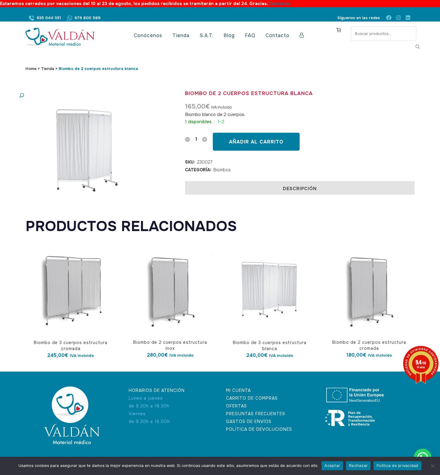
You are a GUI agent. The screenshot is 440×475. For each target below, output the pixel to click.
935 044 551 (49, 17)
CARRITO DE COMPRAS (252, 398)
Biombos (222, 169)
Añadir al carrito (256, 142)
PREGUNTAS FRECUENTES (255, 413)
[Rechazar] (433, 466)
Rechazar (358, 465)
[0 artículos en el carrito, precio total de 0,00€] (338, 30)
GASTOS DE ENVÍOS (248, 421)
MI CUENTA (238, 390)
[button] (77, 96)
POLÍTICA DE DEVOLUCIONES (259, 429)
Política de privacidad (397, 465)
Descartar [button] (280, 4)
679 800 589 (88, 17)
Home (31, 68)
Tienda (47, 68)
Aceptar (332, 465)
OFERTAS (236, 406)
